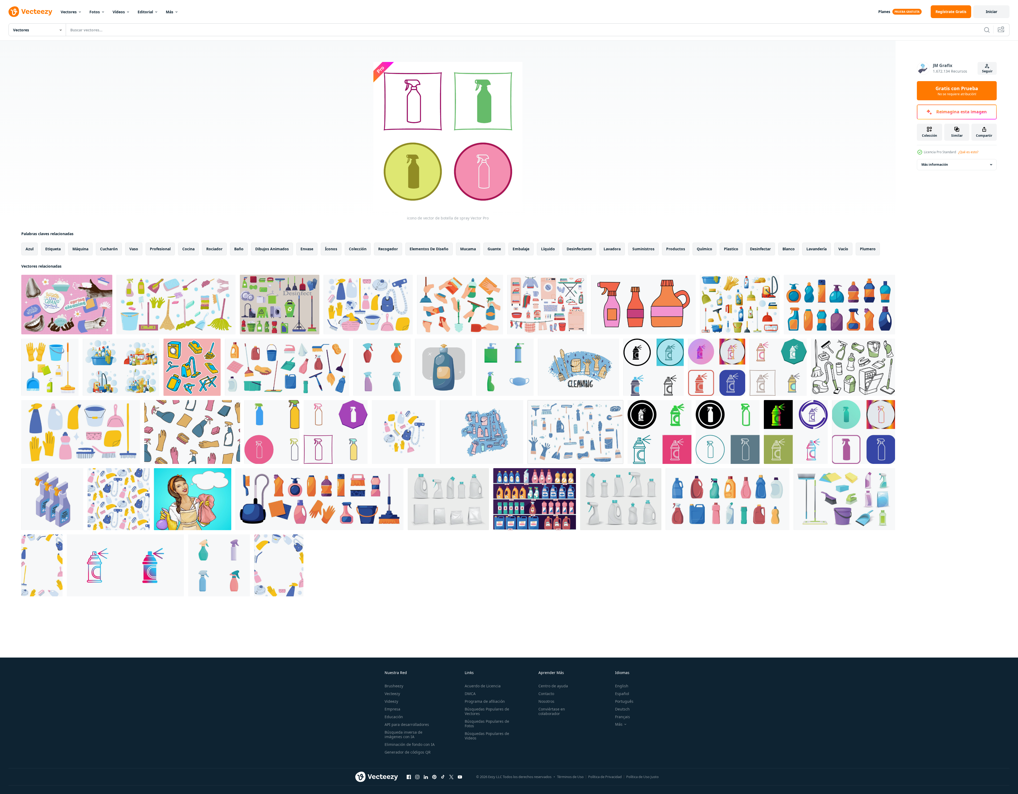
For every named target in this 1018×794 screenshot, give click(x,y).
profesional (160, 248)
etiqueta (53, 248)
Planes (884, 11)
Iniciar (991, 11)
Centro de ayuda (553, 685)
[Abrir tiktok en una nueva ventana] (443, 777)
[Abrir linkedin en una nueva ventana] (426, 777)
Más (169, 11)
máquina (80, 248)
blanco (788, 248)
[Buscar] (987, 30)
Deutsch (622, 709)
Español (622, 693)
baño (239, 248)
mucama (468, 248)
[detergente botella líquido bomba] (443, 367)
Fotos (94, 11)
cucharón (109, 248)
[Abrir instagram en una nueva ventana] (417, 777)
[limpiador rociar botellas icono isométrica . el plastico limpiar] (52, 499)
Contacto (546, 693)
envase (306, 248)
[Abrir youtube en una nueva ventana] (460, 777)
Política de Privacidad (605, 776)
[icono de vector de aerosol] (125, 565)
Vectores (69, 11)
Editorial (145, 11)
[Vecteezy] (30, 11)
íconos (331, 248)
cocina (188, 248)
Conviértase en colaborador (551, 711)
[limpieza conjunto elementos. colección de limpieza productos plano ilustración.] (643, 304)
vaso (133, 248)
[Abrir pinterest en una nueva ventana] (434, 777)
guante (494, 248)
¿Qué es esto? (968, 152)
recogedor (388, 248)
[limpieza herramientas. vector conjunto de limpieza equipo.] (578, 367)
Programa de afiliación (485, 701)
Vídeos (119, 11)
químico (704, 248)
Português (624, 701)
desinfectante (579, 248)
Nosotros (546, 701)
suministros (643, 248)
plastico (731, 248)
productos (675, 248)
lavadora (612, 248)
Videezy (391, 701)
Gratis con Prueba (956, 90)
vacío (843, 248)
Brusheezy (394, 685)
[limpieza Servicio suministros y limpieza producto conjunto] (176, 304)
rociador (214, 248)
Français (622, 716)
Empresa (392, 709)
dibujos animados (272, 248)
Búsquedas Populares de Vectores (487, 711)
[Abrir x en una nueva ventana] (451, 777)
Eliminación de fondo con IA (410, 744)
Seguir (987, 71)
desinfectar (760, 248)
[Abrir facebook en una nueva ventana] (409, 777)
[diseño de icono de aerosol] (653, 367)
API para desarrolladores (407, 724)
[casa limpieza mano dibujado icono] (192, 367)
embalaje (521, 248)
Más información (934, 164)
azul (30, 248)
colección (357, 248)
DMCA (470, 693)
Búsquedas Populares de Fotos (487, 723)
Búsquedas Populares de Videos (487, 736)
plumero (868, 248)
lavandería (816, 248)
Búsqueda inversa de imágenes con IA (403, 734)
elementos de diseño (429, 248)
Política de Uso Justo (642, 776)
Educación (394, 716)
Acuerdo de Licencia (483, 685)
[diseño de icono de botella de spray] (271, 432)
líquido (548, 248)
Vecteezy (392, 693)
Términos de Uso (570, 776)
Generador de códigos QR (408, 752)
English (621, 685)
